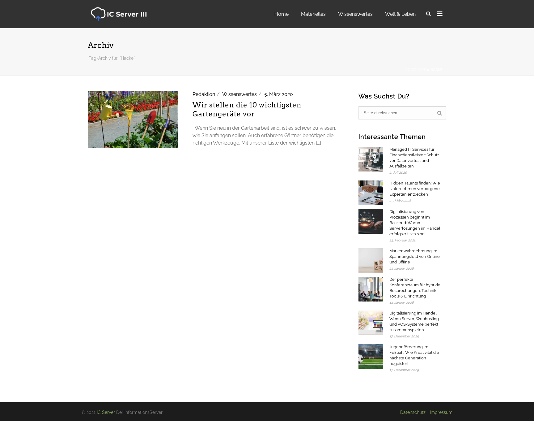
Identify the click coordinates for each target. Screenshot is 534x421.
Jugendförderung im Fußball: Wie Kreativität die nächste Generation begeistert (414, 355)
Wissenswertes (355, 14)
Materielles (313, 14)
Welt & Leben (400, 14)
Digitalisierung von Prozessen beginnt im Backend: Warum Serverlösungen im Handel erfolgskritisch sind (414, 222)
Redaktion (204, 94)
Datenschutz (413, 412)
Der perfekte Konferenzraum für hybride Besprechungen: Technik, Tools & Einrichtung (414, 287)
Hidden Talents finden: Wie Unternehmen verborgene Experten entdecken (414, 189)
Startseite (415, 70)
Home (281, 14)
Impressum (441, 412)
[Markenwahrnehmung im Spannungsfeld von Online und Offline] (370, 260)
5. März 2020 (278, 94)
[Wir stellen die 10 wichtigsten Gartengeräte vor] (133, 119)
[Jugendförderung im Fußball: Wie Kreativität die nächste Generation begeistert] (370, 356)
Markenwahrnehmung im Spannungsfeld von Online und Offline (414, 256)
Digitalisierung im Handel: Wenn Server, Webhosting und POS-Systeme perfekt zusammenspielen (414, 321)
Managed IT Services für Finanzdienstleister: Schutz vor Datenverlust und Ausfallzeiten (414, 157)
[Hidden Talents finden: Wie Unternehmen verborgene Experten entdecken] (370, 192)
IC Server (106, 412)
